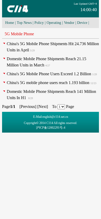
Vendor (69, 23)
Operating (54, 23)
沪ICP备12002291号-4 (50, 127)
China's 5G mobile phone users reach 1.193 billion (48, 82)
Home (9, 23)
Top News (24, 23)
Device (82, 23)
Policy (39, 23)
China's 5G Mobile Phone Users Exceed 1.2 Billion (49, 74)
